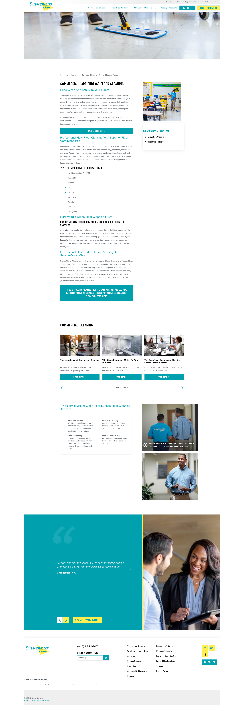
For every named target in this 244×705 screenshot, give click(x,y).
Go (106, 657)
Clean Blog (131, 666)
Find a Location (87, 652)
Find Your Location (208, 8)
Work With (95, 131)
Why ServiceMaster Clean (145, 8)
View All (87, 620)
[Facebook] (205, 648)
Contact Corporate (134, 661)
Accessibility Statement (136, 671)
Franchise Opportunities (186, 2)
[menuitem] (97, 8)
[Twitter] (205, 654)
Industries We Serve (120, 8)
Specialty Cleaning (89, 75)
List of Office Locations (165, 661)
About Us (205, 2)
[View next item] (66, 620)
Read (79, 377)
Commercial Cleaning (97, 8)
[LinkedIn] (212, 648)
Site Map (27, 700)
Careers (169, 2)
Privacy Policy (162, 671)
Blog (216, 2)
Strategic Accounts (169, 8)
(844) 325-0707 (87, 646)
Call (186, 8)
